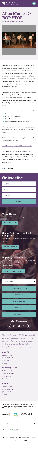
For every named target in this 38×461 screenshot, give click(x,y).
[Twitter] (24, 326)
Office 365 (19, 295)
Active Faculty (19, 301)
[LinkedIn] (19, 326)
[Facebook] (9, 326)
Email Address (7, 183)
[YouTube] (29, 326)
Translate (15, 430)
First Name (6, 189)
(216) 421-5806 (6, 376)
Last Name (6, 194)
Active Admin (19, 314)
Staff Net (19, 307)
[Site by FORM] (19, 441)
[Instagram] (14, 326)
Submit (19, 201)
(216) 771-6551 (6, 392)
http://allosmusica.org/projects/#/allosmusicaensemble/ (17, 146)
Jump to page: (7, 281)
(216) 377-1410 (6, 360)
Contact (4, 363)
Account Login (20, 288)
